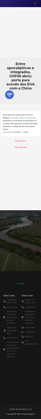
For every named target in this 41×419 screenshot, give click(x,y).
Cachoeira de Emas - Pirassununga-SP (21, 222)
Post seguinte (20, 147)
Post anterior (20, 141)
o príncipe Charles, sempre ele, (23, 118)
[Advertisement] (20, 32)
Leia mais (6, 132)
